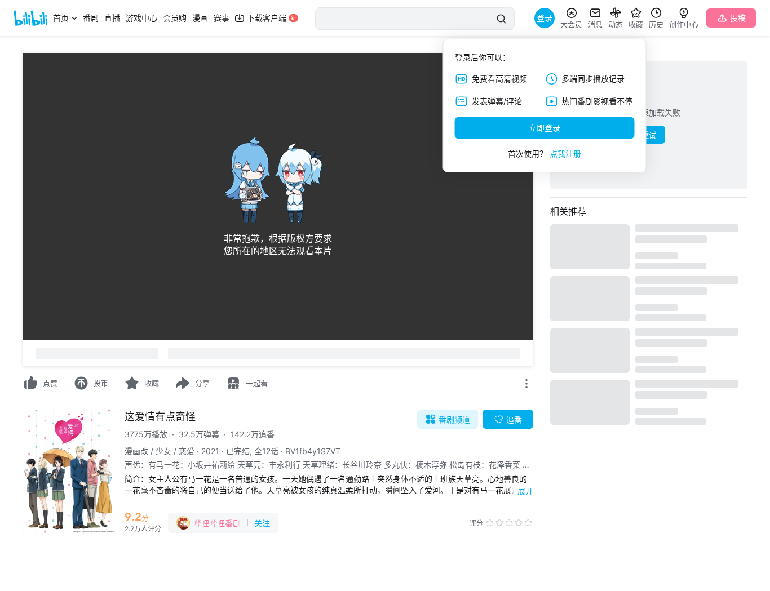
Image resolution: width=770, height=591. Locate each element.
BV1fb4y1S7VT (312, 451)
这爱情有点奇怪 (160, 417)
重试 (648, 135)
